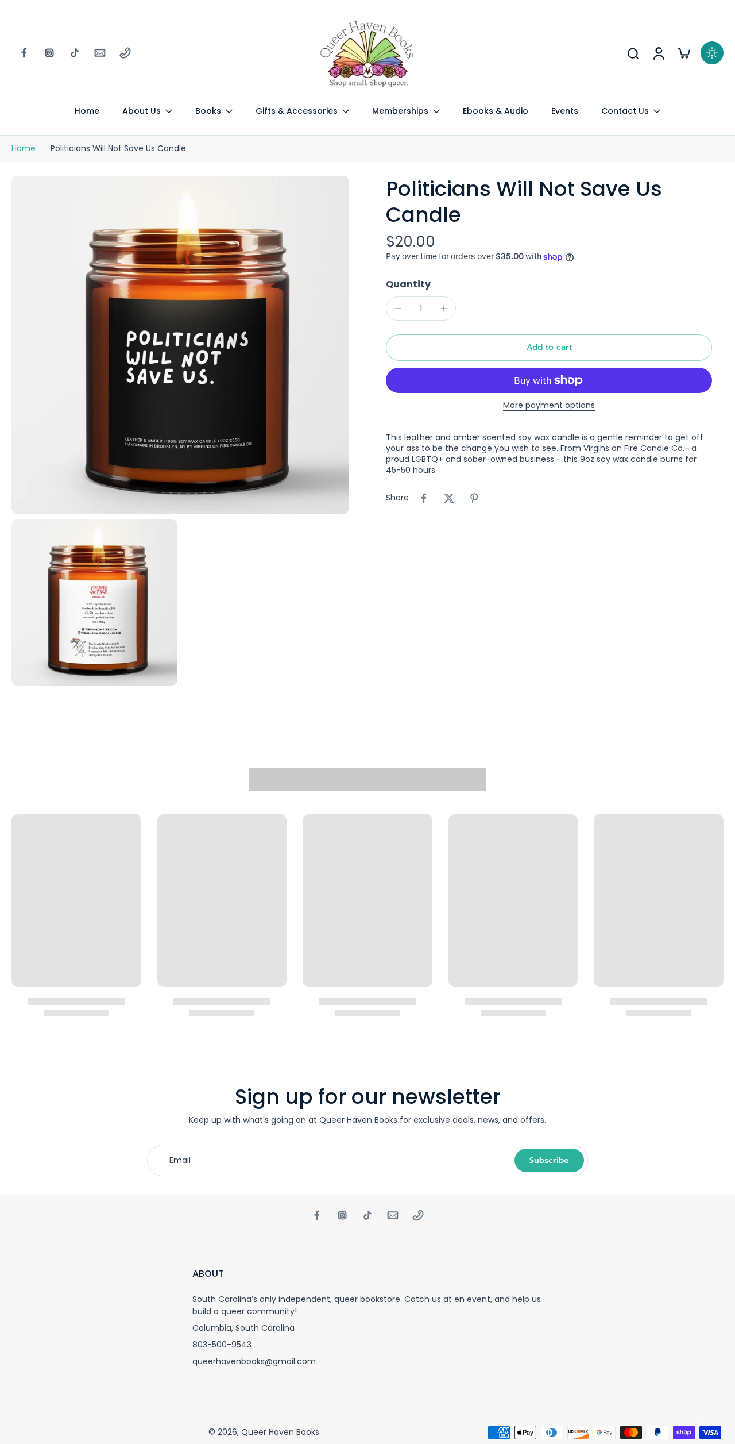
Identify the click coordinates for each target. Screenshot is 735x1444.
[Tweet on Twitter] (449, 498)
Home (23, 148)
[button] (549, 347)
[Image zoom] (180, 345)
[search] (632, 52)
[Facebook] (24, 53)
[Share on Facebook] (423, 498)
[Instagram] (49, 53)
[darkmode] (712, 52)
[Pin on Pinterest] (474, 498)
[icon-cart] (683, 52)
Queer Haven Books (280, 1432)
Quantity (408, 284)
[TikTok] (74, 53)
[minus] (397, 308)
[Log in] (658, 52)
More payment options (549, 406)
